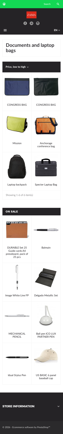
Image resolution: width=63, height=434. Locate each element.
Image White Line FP (17, 295)
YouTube (31, 23)
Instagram (38, 23)
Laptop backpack (17, 184)
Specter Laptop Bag (46, 184)
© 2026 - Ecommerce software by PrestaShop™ (26, 427)
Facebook (25, 23)
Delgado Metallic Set (46, 295)
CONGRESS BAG (17, 105)
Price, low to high (17, 67)
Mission (17, 143)
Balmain (46, 247)
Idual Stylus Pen (17, 375)
